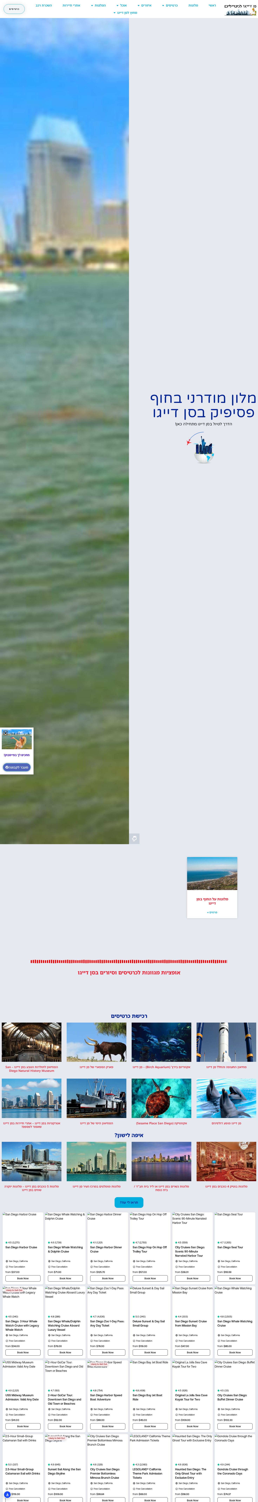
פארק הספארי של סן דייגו (96, 1067)
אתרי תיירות (71, 5)
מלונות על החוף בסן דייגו (212, 901)
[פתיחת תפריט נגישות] (7, 1494)
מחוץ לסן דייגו (127, 13)
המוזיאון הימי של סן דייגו (96, 1123)
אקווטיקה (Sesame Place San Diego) (161, 1123)
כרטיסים (172, 5)
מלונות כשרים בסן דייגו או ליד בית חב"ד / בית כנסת (161, 1188)
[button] (129, 1202)
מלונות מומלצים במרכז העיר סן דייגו (97, 1186)
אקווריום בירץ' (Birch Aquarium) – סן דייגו (161, 1067)
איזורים (146, 5)
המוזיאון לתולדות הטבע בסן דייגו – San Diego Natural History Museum (31, 1068)
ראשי (212, 5)
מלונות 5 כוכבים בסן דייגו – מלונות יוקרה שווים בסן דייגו (31, 1188)
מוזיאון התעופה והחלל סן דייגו (226, 1067)
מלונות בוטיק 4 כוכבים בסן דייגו (226, 1186)
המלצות (100, 5)
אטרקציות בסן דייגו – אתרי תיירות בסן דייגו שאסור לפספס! (31, 1125)
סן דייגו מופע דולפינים (226, 1123)
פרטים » (212, 912)
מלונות (193, 5)
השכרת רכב (44, 5)
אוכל (123, 5)
